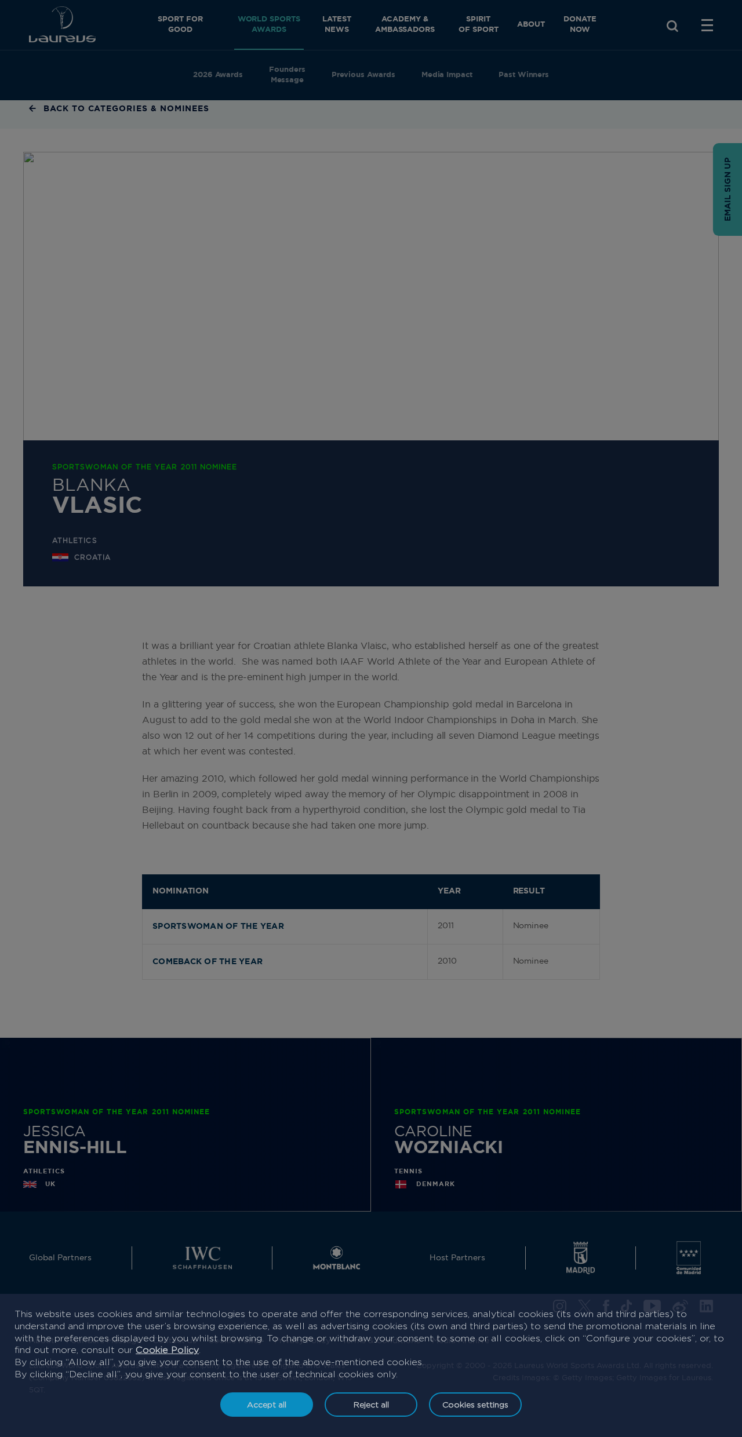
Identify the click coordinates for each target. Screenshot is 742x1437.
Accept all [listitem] (266, 1404)
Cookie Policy (167, 1350)
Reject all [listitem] (371, 1404)
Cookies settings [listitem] (475, 1404)
